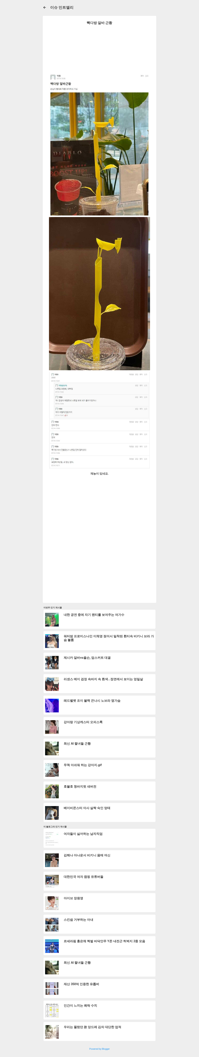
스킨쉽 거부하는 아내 (78, 919)
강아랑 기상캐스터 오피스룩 (83, 722)
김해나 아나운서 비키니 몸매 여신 (87, 855)
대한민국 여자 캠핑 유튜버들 (83, 877)
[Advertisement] (99, 48)
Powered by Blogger (99, 1049)
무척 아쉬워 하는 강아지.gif (83, 765)
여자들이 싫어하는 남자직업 (83, 834)
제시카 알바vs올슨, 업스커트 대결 (87, 657)
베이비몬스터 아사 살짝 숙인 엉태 (87, 808)
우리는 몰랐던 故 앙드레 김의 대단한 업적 (92, 1027)
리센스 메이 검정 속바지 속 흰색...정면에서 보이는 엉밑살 (103, 679)
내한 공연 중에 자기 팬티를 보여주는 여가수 (94, 615)
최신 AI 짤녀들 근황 (77, 743)
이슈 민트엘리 (62, 7)
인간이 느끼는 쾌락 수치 (80, 1005)
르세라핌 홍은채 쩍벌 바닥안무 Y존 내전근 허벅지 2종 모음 (104, 941)
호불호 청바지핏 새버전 (80, 786)
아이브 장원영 (73, 898)
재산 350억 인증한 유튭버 (81, 984)
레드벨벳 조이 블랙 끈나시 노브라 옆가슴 (92, 700)
